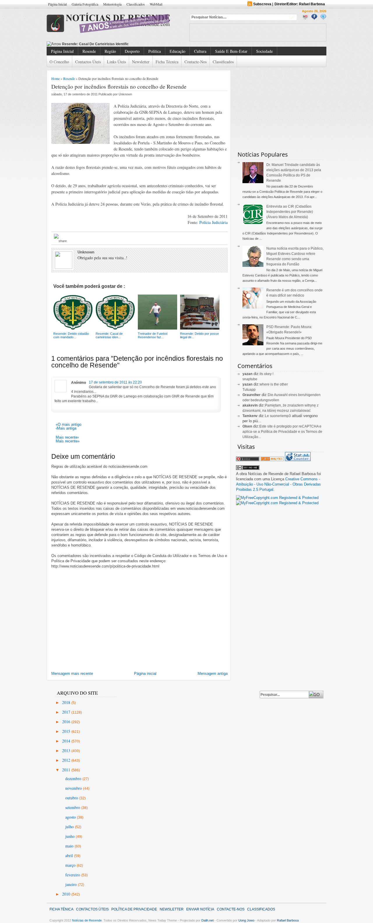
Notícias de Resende (87, 920)
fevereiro (73, 875)
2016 (66, 721)
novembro (74, 788)
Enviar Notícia (200, 909)
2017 (66, 712)
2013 (66, 750)
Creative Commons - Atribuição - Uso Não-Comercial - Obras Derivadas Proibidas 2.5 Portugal (278, 484)
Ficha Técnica (167, 61)
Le (267, 416)
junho (70, 836)
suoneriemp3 (280, 416)
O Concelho (59, 61)
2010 (66, 894)
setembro (73, 807)
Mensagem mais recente (72, 673)
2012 (66, 760)
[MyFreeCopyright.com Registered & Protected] (277, 497)
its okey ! (266, 374)
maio (70, 846)
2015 (66, 731)
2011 (66, 770)
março (71, 865)
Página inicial (145, 673)
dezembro (73, 778)
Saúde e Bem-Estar (231, 51)
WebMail (156, 4)
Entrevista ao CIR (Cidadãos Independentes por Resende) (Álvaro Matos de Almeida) (289, 211)
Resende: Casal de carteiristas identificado (98, 44)
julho (70, 826)
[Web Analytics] (272, 460)
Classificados (135, 4)
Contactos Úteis (88, 61)
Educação (177, 51)
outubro (72, 798)
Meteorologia (112, 4)
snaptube (249, 379)
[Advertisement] (258, 32)
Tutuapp (249, 390)
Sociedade (264, 51)
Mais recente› (67, 437)
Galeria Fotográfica (85, 4)
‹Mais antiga (66, 428)
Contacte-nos (195, 61)
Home (55, 78)
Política (154, 51)
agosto (71, 817)
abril (69, 855)
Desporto (132, 51)
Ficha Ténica (61, 909)
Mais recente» (68, 441)
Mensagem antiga (213, 673)
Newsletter (140, 61)
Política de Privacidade (134, 909)
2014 (66, 741)
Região (110, 51)
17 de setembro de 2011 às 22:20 (115, 382)
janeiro (71, 884)
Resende (89, 51)
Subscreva (262, 4)
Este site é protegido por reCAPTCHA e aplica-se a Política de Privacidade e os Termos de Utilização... (282, 431)
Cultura (200, 51)
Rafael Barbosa (288, 920)
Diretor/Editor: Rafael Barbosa (300, 4)
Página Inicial (57, 4)
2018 (66, 702)
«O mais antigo (68, 424)
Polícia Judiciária (213, 222)
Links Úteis (116, 61)
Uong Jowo (246, 920)
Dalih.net (207, 920)
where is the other (274, 384)
